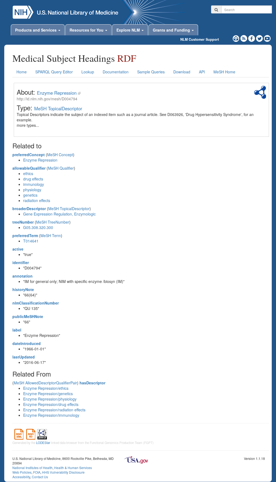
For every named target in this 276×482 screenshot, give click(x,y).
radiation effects (36, 200)
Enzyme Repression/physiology (50, 399)
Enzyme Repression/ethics (45, 388)
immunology (33, 184)
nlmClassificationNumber (35, 303)
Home (21, 71)
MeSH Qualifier (61, 168)
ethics (28, 173)
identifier (20, 262)
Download (181, 71)
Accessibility (21, 476)
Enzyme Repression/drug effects (50, 404)
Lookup (87, 71)
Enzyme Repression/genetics (48, 393)
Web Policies (22, 472)
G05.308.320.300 (38, 227)
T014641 (31, 241)
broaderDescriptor (29, 208)
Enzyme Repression (57, 93)
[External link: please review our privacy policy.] (252, 37)
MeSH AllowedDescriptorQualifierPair (45, 382)
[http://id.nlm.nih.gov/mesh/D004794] (79, 93)
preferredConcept (28, 154)
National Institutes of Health (32, 467)
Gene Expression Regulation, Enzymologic (59, 214)
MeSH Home (224, 71)
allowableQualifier (29, 168)
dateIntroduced (26, 343)
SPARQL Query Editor (54, 71)
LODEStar (43, 442)
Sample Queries (151, 71)
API (202, 71)
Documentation (116, 71)
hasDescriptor (92, 382)
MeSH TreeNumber (52, 222)
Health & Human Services (73, 467)
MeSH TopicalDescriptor (58, 108)
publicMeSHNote (27, 316)
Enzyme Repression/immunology (51, 415)
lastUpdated (23, 357)
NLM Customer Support (199, 39)
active (17, 249)
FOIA (36, 472)
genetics (30, 195)
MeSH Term (50, 235)
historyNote (23, 289)
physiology (32, 189)
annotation (22, 276)
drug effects (33, 179)
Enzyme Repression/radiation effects (54, 409)
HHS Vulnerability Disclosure (63, 472)
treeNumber (23, 222)
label (16, 330)
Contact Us (40, 476)
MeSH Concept (60, 154)
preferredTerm (25, 235)
